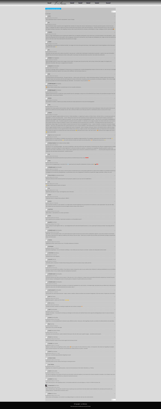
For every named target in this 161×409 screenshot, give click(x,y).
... (115, 15)
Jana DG (50, 222)
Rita (49, 324)
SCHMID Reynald (51, 83)
